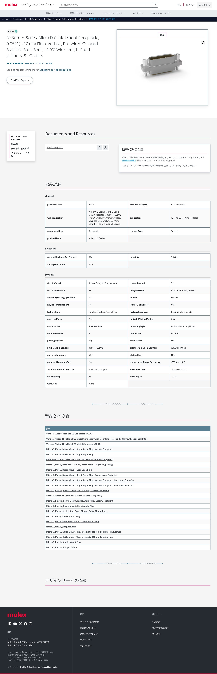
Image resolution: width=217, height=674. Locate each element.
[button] (203, 42)
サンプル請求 (86, 645)
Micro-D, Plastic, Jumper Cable (61, 547)
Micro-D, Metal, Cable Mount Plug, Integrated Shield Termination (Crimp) (83, 531)
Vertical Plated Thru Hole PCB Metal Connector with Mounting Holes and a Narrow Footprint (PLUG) (96, 438)
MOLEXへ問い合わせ (89, 621)
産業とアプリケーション (81, 13)
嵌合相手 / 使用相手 (20, 148)
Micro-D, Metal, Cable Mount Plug (63, 516)
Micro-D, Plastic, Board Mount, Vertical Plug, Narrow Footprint (77, 490)
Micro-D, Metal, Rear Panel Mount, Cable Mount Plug (72, 521)
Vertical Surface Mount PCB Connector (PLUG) (69, 433)
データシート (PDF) (55, 147)
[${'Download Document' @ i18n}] (105, 147)
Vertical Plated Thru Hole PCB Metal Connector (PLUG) (73, 444)
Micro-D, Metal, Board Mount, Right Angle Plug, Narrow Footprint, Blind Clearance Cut (89, 485)
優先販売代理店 (129, 160)
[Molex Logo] (29, 5)
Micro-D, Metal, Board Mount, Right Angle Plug (70, 454)
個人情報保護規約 (160, 627)
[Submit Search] (155, 5)
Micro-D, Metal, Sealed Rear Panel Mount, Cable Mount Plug (76, 511)
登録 (179, 4)
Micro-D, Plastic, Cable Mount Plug (63, 542)
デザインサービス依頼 (20, 154)
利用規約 (156, 621)
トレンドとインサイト (112, 13)
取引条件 (156, 633)
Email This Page (18, 80)
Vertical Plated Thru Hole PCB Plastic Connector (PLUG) (74, 495)
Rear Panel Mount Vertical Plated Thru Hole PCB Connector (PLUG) (79, 459)
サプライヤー (86, 639)
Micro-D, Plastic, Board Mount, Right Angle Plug (70, 506)
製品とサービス (53, 13)
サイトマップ (13, 667)
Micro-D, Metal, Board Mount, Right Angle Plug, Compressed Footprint (81, 475)
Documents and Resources (19, 138)
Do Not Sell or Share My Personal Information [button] (39, 667)
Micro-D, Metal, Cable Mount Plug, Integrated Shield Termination (79, 537)
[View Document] (99, 147)
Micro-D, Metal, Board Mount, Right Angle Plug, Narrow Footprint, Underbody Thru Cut (90, 480)
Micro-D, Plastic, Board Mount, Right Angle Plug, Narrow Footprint (79, 500)
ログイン (190, 4)
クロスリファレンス (89, 633)
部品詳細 (15, 144)
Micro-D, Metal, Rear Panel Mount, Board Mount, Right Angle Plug (79, 464)
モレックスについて (160, 13)
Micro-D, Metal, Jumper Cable (61, 526)
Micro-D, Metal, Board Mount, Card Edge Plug (69, 469)
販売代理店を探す (88, 627)
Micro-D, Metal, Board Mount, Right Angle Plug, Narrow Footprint (79, 449)
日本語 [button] (205, 5)
